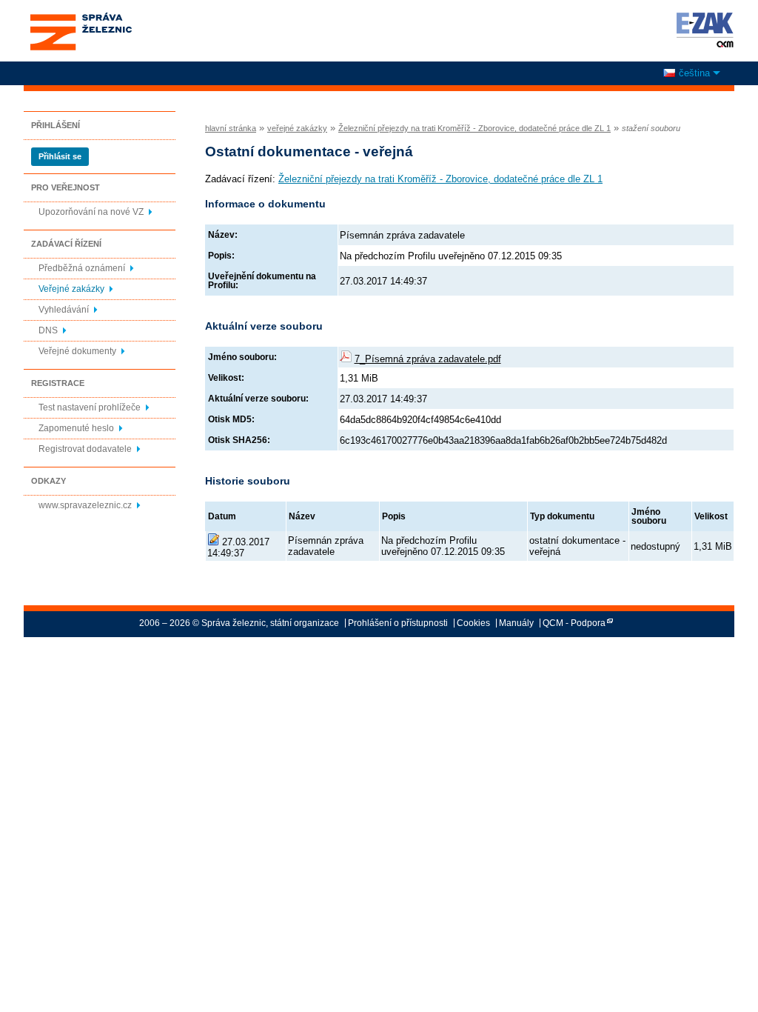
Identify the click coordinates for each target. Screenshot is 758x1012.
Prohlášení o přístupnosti (398, 623)
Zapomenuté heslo (76, 428)
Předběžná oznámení (81, 268)
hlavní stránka (230, 128)
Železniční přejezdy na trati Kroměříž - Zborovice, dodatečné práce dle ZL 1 (474, 128)
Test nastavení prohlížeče (89, 407)
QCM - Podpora (574, 623)
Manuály (516, 623)
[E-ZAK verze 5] (702, 29)
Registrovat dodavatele (85, 449)
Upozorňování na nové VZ (91, 212)
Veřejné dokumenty (77, 351)
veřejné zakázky (297, 128)
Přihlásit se (59, 156)
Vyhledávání (63, 309)
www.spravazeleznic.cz (85, 505)
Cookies (473, 623)
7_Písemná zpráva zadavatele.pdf (428, 358)
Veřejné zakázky (71, 289)
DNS (48, 330)
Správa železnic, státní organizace (80, 17)
